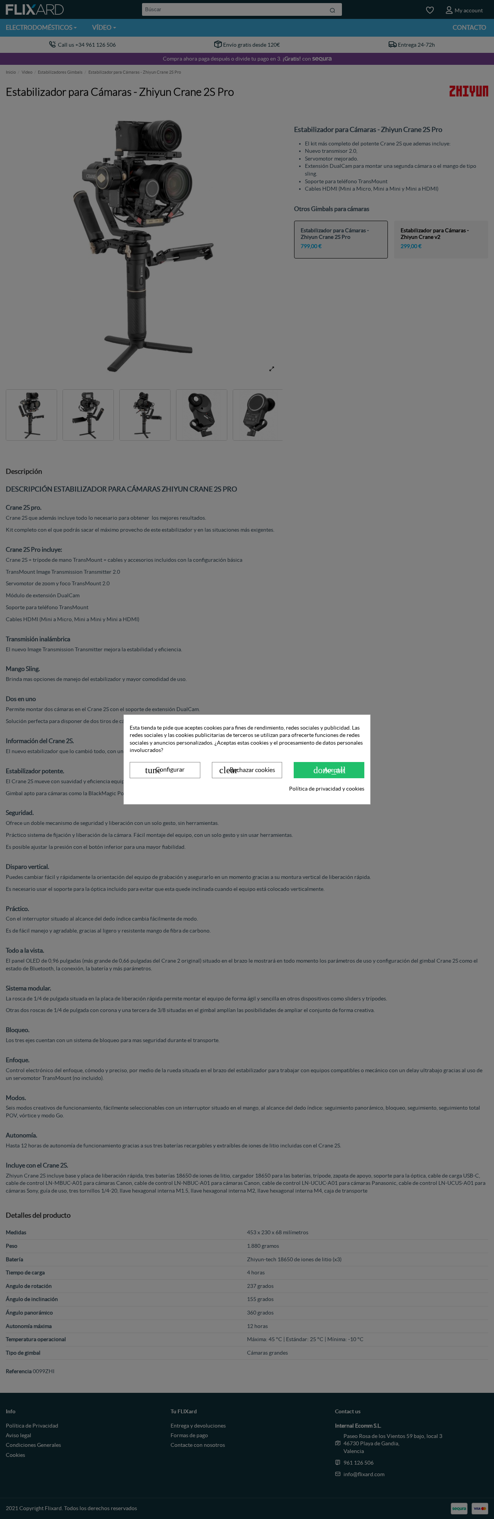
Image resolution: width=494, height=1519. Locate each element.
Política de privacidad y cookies (326, 789)
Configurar (164, 770)
